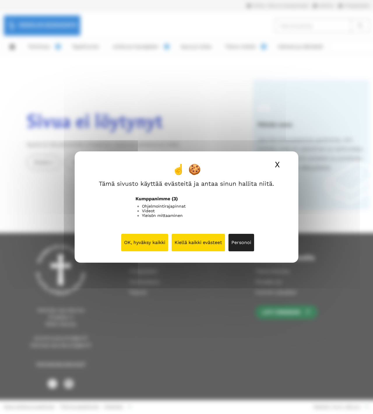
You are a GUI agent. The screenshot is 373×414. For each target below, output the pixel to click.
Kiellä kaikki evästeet (198, 242)
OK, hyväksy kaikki (144, 242)
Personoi (241, 242)
